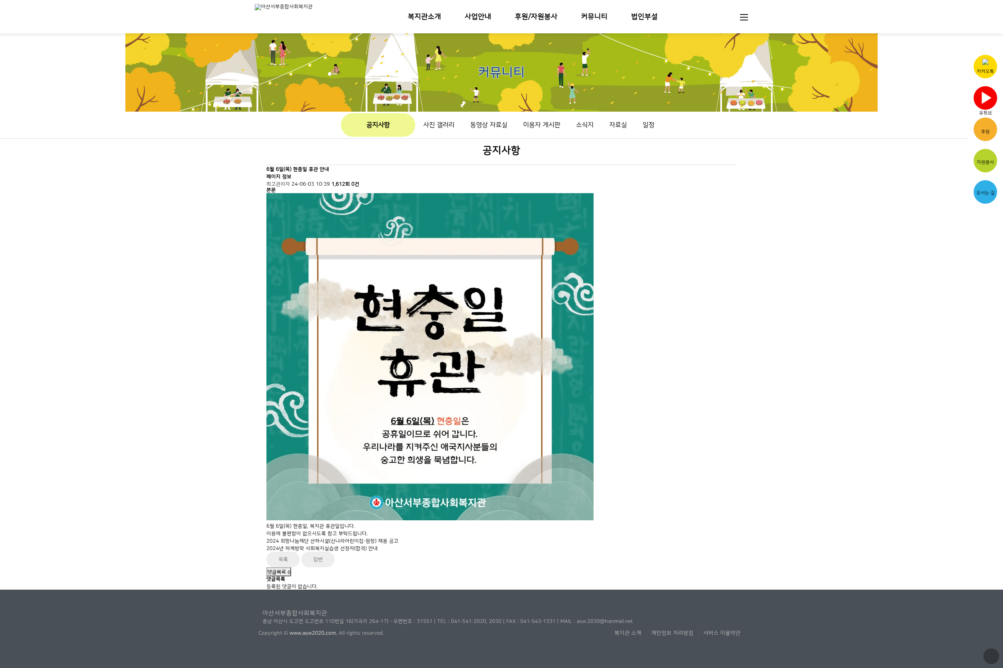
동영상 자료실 (488, 125)
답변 (318, 559)
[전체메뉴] (744, 16)
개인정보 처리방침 (672, 633)
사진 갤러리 (438, 125)
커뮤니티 (594, 17)
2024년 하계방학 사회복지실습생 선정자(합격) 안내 (322, 548)
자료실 (618, 125)
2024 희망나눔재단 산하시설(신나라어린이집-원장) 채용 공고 (332, 541)
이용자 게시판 (541, 125)
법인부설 (644, 17)
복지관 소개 (627, 633)
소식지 (585, 125)
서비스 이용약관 (721, 633)
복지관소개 (424, 17)
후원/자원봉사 (536, 17)
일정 (648, 125)
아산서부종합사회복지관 (295, 613)
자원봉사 (985, 162)
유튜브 (986, 100)
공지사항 (378, 125)
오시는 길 (985, 193)
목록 (283, 559)
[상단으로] (991, 656)
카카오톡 (985, 71)
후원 (985, 131)
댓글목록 (278, 572)
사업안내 (478, 17)
